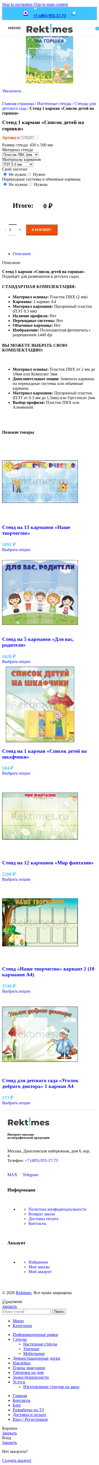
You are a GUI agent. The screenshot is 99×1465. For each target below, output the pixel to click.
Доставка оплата (43, 1218)
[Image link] (28, 1127)
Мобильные (34, 1353)
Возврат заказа (42, 1214)
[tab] (22, 253)
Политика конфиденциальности (57, 1209)
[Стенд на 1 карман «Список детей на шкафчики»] (40, 741)
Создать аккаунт (16, 1460)
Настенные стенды (54, 103)
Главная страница (18, 103)
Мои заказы (39, 1267)
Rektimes (23, 1292)
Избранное (38, 1262)
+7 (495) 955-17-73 (49, 15)
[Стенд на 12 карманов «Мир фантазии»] (40, 852)
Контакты (37, 1223)
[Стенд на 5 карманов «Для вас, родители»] (40, 629)
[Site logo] (49, 36)
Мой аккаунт (40, 1271)
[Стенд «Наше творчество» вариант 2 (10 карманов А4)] (40, 958)
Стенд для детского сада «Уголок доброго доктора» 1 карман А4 (40, 1083)
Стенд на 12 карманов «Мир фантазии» (48, 862)
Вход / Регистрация (30, 1419)
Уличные (31, 1349)
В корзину (42, 230)
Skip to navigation (18, 4)
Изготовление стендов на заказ (51, 1386)
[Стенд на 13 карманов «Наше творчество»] (40, 517)
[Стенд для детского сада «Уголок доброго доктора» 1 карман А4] (40, 1070)
